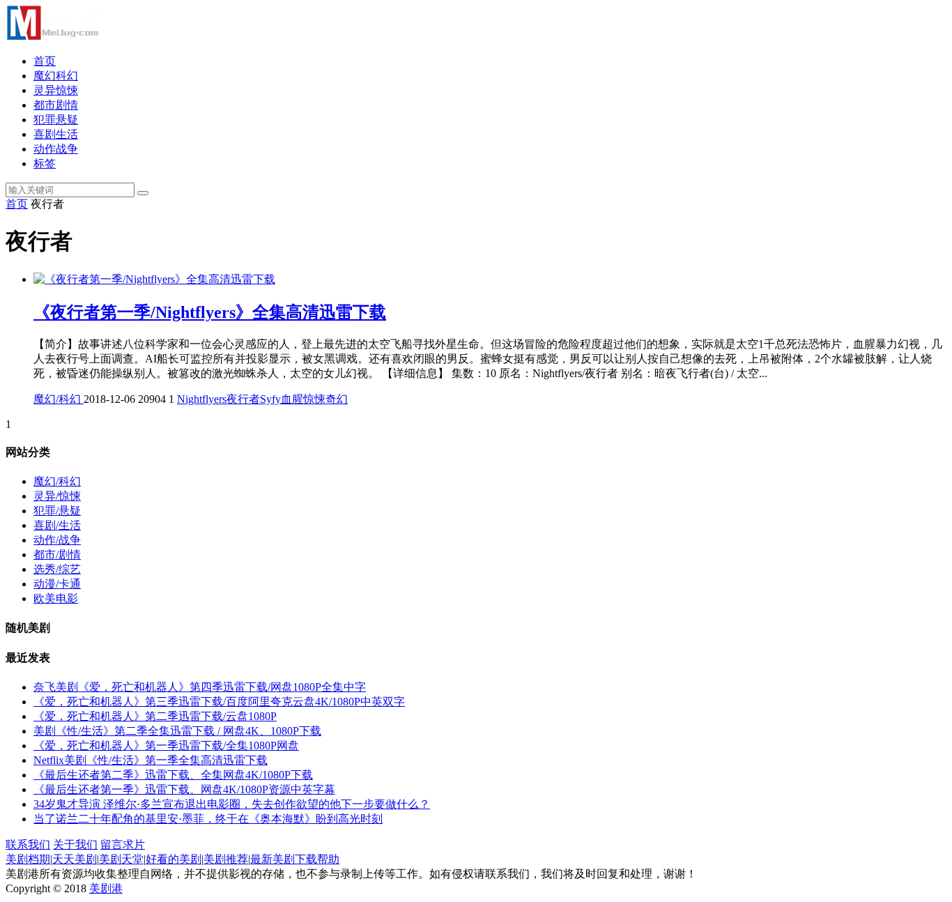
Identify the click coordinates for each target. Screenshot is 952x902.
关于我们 (75, 844)
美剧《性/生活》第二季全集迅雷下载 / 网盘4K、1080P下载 (177, 731)
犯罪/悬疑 (57, 511)
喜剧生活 (55, 134)
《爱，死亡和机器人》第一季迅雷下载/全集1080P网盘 (166, 745)
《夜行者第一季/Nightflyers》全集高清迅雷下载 (209, 312)
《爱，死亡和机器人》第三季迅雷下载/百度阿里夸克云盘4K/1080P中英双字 (219, 702)
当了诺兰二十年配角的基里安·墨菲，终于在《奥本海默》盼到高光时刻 (208, 819)
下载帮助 (317, 859)
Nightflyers (202, 399)
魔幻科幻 (55, 76)
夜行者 (243, 399)
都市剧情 (55, 105)
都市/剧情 (57, 554)
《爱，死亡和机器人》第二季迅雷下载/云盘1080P (155, 716)
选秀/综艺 (57, 569)
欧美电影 (55, 598)
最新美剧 (272, 859)
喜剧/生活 (57, 525)
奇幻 (336, 399)
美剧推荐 (226, 859)
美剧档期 (28, 859)
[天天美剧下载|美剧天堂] (52, 37)
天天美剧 (74, 859)
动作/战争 (57, 540)
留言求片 (122, 844)
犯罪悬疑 (55, 119)
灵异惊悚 (55, 90)
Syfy (270, 399)
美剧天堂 (121, 859)
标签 (44, 163)
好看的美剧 (173, 859)
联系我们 (28, 844)
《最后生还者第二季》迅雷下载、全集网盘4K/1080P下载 (173, 775)
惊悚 (314, 399)
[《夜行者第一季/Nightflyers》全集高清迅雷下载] (154, 279)
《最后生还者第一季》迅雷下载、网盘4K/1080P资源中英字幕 (184, 789)
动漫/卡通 (57, 584)
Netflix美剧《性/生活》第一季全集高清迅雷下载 (150, 760)
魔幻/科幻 (58, 399)
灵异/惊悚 (57, 496)
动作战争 (55, 149)
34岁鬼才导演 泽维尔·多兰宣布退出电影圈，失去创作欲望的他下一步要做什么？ (231, 804)
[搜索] (142, 193)
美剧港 (106, 888)
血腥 (292, 399)
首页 (44, 61)
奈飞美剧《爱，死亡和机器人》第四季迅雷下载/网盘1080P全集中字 (199, 687)
